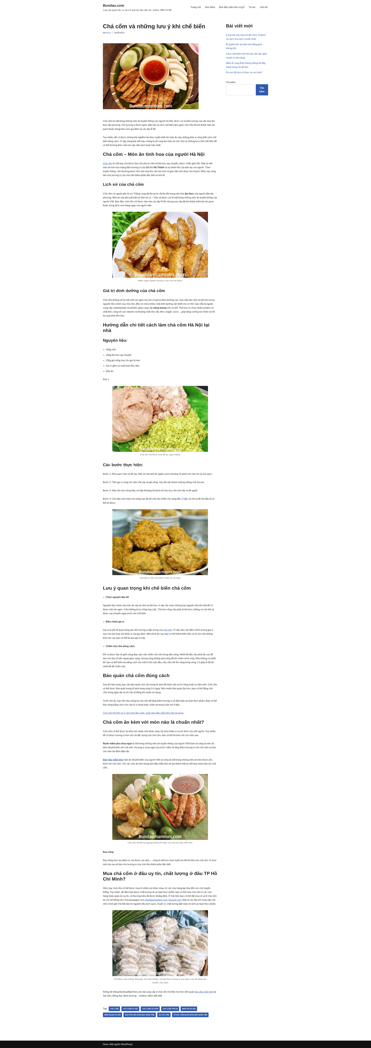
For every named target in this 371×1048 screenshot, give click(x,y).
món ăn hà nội (189, 1009)
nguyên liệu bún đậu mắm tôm (139, 1015)
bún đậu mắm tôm (204, 992)
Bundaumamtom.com (156, 900)
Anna (108, 33)
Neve (105, 1044)
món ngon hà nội (112, 1015)
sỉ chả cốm (164, 1015)
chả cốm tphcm (170, 1009)
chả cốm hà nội (130, 1009)
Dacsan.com (175, 900)
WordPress (126, 1044)
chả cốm (167, 630)
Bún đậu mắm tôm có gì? (232, 7)
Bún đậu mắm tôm (113, 760)
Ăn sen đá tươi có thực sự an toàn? (244, 72)
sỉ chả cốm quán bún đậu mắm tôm (190, 1015)
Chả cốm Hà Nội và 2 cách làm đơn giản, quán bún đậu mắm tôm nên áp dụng (143, 713)
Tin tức (252, 7)
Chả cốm (107, 163)
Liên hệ (264, 7)
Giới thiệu (210, 7)
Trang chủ (196, 7)
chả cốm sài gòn (150, 1009)
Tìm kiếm (230, 82)
